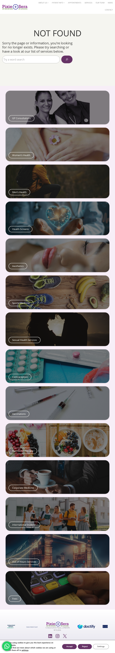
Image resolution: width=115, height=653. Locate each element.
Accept (69, 646)
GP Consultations (21, 118)
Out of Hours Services (24, 561)
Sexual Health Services (24, 340)
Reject (85, 646)
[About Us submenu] (48, 2)
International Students (24, 525)
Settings (101, 646)
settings (25, 650)
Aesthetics (18, 266)
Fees (14, 598)
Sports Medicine (21, 303)
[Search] (67, 59)
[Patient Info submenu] (64, 2)
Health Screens (20, 229)
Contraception (20, 377)
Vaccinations (19, 414)
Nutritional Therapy (22, 451)
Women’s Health (21, 155)
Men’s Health (19, 192)
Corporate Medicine (23, 488)
